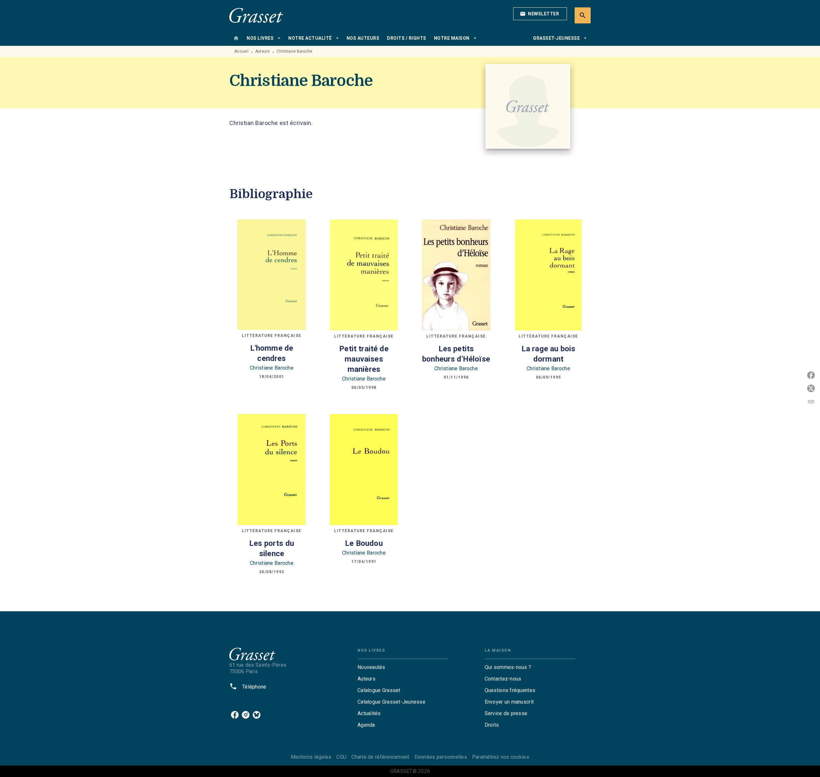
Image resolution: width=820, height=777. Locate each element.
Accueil (241, 51)
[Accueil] (256, 15)
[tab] (236, 38)
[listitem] (234, 714)
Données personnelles (440, 757)
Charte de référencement (380, 757)
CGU (341, 757)
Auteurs (262, 51)
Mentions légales (311, 757)
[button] (540, 13)
